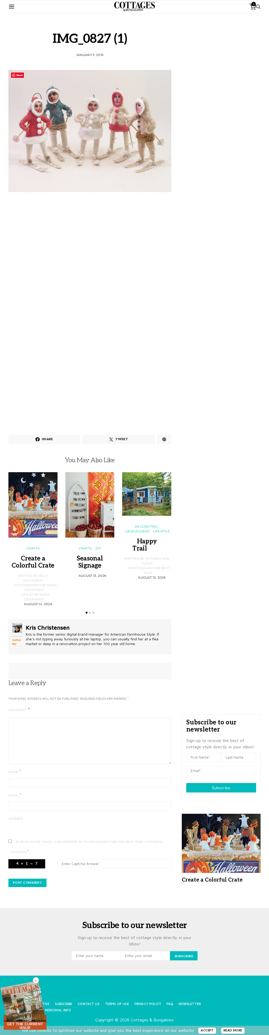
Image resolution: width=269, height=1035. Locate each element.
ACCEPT (207, 1030)
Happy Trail (146, 545)
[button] (86, 612)
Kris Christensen (48, 627)
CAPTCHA (20, 851)
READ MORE (233, 1030)
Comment (17, 710)
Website (15, 819)
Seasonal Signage (90, 562)
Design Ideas (137, 531)
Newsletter (190, 1004)
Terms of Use (117, 1004)
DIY (98, 548)
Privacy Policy (147, 1004)
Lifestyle (161, 531)
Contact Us (89, 1004)
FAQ (170, 1004)
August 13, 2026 (92, 576)
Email (15, 794)
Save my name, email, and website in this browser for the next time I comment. (89, 842)
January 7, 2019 (90, 55)
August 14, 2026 (38, 604)
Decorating (146, 526)
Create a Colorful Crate (33, 562)
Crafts (32, 548)
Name (14, 771)
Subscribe (221, 787)
